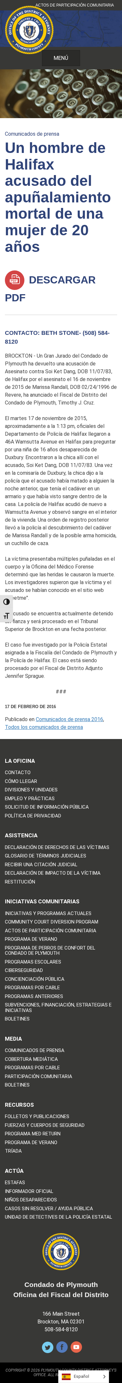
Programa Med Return (33, 1134)
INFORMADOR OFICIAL (29, 1191)
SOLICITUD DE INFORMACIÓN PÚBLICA (47, 807)
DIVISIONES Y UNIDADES (31, 790)
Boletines (17, 1019)
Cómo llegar (21, 781)
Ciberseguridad (24, 970)
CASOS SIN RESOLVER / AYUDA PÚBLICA (49, 1209)
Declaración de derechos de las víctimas (57, 847)
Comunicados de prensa (32, 134)
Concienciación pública (34, 979)
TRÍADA (13, 1151)
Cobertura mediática (31, 1059)
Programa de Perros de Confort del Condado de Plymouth (50, 950)
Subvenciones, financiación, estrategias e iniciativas (58, 1007)
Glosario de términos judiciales (45, 856)
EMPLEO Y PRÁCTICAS (30, 798)
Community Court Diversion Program (51, 922)
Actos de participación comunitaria (74, 5)
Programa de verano (31, 939)
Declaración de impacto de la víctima (53, 873)
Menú (61, 58)
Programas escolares (33, 962)
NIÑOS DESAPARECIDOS (31, 1200)
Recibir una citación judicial (41, 865)
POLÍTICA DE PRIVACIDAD (33, 816)
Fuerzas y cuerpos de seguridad (45, 1125)
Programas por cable (32, 988)
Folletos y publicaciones (37, 1116)
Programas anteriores (34, 996)
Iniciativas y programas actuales (48, 913)
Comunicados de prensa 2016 (69, 719)
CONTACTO (18, 772)
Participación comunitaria (38, 1076)
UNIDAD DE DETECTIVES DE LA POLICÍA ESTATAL (58, 1217)
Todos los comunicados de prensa (44, 727)
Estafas (15, 1182)
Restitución (20, 882)
